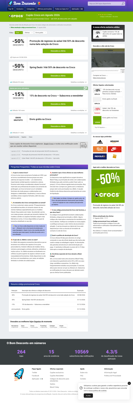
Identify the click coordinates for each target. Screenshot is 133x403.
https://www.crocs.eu (99, 78)
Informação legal (110, 373)
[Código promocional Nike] (114, 149)
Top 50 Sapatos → (101, 127)
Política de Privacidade (112, 376)
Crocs (34, 326)
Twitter (34, 373)
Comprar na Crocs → (100, 75)
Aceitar (88, 395)
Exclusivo (20, 9)
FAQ (81, 376)
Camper (53, 326)
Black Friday (54, 387)
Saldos (52, 384)
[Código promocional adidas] (100, 142)
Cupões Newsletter (57, 376)
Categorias (30, 9)
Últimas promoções (45, 9)
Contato (83, 379)
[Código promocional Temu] (100, 149)
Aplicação (75, 9)
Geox (24, 326)
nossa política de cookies (98, 391)
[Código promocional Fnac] (114, 156)
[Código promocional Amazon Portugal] (114, 142)
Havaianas (15, 326)
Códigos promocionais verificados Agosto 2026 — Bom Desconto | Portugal (26, 3)
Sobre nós (83, 373)
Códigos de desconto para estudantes (59, 380)
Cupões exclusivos (57, 373)
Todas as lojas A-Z (62, 9)
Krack (63, 326)
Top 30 (10, 9)
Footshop (43, 326)
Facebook (35, 376)
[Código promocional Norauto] (100, 156)
